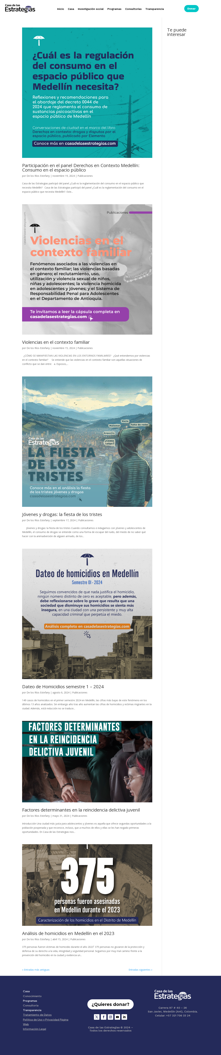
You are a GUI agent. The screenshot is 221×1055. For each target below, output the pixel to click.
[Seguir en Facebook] (103, 1017)
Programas (114, 9)
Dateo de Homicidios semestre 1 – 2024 (63, 686)
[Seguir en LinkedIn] (124, 1017)
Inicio (60, 9)
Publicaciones (85, 175)
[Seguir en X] (96, 1017)
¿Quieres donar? (110, 1004)
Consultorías (133, 9)
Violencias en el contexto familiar (56, 342)
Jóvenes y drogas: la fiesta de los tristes (62, 514)
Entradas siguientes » (140, 969)
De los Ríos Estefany (38, 175)
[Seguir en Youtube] (117, 1017)
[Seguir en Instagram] (110, 1017)
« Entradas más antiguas (36, 969)
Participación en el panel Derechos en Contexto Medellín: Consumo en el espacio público (81, 167)
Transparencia (154, 9)
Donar (191, 8)
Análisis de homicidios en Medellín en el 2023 (68, 933)
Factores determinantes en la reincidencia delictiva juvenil (81, 810)
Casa (71, 9)
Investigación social (91, 9)
